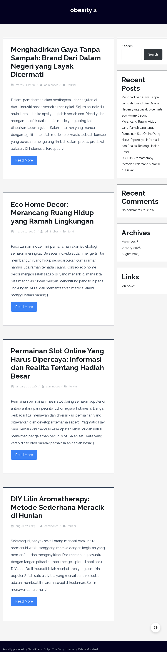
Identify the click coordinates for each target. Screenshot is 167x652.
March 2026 (130, 242)
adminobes (51, 85)
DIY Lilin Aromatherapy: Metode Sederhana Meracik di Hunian (57, 507)
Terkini (72, 85)
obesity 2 (83, 10)
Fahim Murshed (88, 649)
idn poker (128, 286)
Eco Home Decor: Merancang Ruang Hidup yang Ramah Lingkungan (52, 212)
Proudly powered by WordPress (22, 649)
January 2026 (131, 248)
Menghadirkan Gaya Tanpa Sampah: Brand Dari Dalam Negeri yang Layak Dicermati (56, 61)
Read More (24, 160)
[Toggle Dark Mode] (155, 627)
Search (127, 46)
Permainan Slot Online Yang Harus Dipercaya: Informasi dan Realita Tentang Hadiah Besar (57, 363)
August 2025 (130, 254)
